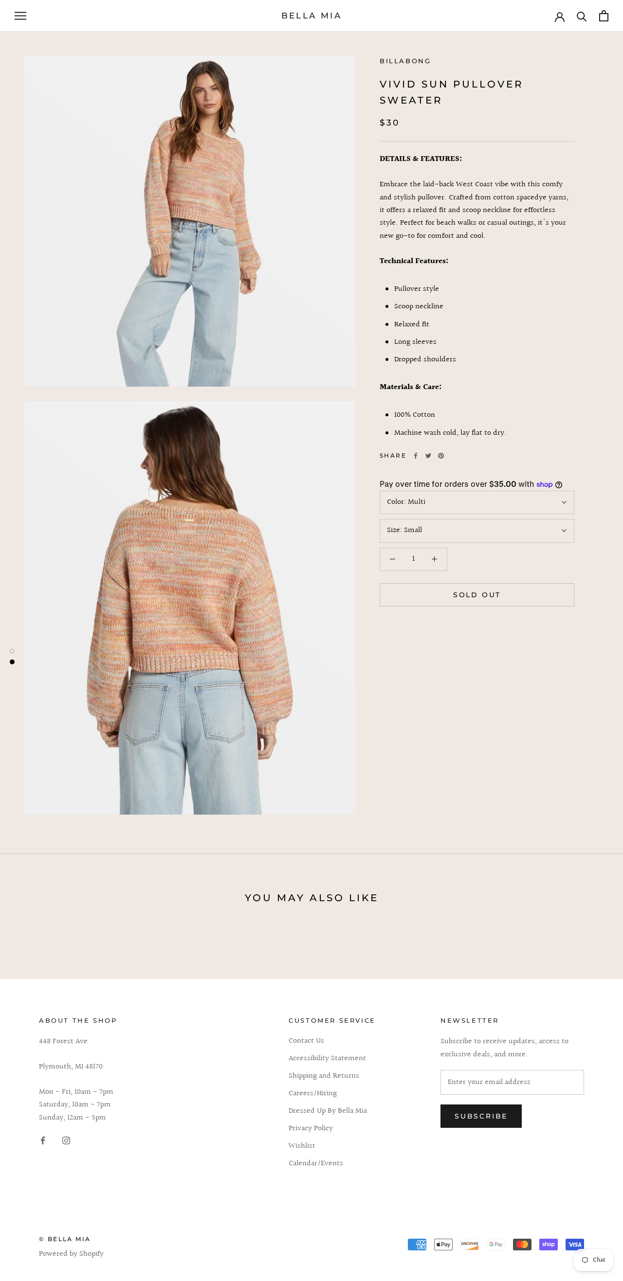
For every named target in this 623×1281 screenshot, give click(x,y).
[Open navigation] (20, 16)
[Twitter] (428, 456)
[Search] (582, 16)
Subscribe (481, 1116)
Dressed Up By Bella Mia (328, 1111)
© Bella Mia (65, 1239)
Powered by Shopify (71, 1254)
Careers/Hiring (313, 1094)
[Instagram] (66, 1140)
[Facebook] (416, 456)
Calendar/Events (316, 1164)
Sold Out (477, 594)
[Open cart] (603, 15)
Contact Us (306, 1041)
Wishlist (302, 1146)
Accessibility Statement (327, 1059)
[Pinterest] (441, 456)
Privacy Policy (311, 1129)
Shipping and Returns (324, 1076)
